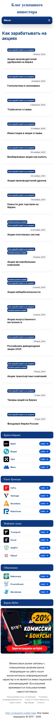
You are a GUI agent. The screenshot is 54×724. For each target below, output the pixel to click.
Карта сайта (15, 702)
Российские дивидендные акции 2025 (23, 347)
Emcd (13, 540)
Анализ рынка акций (17, 222)
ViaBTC (14, 548)
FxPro (13, 488)
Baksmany (16, 576)
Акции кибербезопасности (24, 292)
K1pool (14, 555)
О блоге (40, 702)
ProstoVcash (17, 584)
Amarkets (15, 503)
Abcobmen (16, 592)
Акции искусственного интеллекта (21, 321)
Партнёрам (29, 702)
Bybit (13, 444)
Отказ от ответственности (37, 699)
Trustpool (15, 532)
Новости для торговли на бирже (22, 206)
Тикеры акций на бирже (22, 400)
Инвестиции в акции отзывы (24, 133)
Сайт (43, 444)
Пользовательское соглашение (21, 697)
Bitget (14, 451)
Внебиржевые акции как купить (27, 157)
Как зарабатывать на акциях (21, 50)
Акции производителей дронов (26, 180)
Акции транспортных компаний (27, 376)
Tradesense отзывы (19, 109)
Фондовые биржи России (22, 423)
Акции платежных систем (23, 234)
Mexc (13, 467)
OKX (13, 459)
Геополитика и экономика (23, 85)
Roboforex (16, 511)
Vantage (15, 496)
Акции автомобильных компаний (21, 263)
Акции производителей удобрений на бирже (22, 60)
